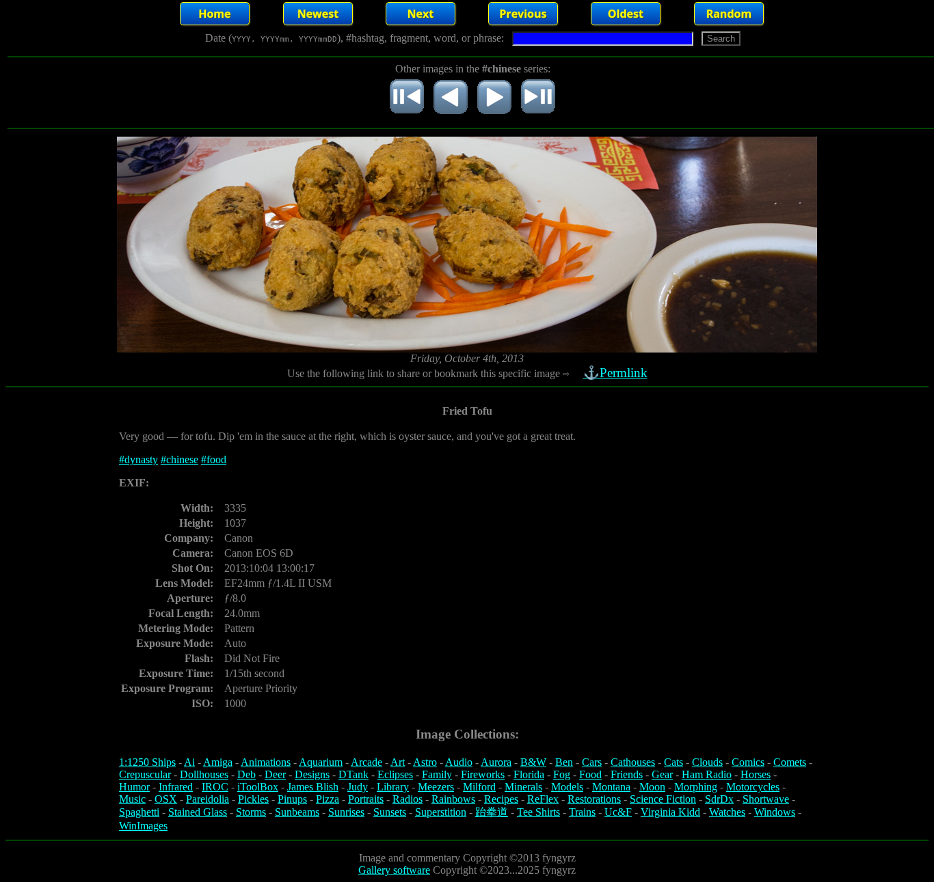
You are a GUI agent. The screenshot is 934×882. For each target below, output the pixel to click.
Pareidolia (207, 799)
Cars (592, 762)
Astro (425, 762)
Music (132, 799)
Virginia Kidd (670, 812)
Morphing (695, 787)
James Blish (312, 787)
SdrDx (719, 799)
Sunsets (389, 812)
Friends (627, 774)
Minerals (523, 787)
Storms (251, 812)
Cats (673, 762)
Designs (312, 774)
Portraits (366, 799)
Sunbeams (297, 812)
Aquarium (321, 762)
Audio (458, 762)
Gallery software (394, 870)
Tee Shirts (538, 812)
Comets (789, 762)
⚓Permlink (615, 373)
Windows (774, 812)
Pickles (253, 799)
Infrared (176, 787)
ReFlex (543, 799)
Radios (407, 799)
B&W (533, 762)
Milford (479, 787)
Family (437, 774)
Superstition (440, 812)
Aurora (496, 762)
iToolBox (257, 787)
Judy (357, 787)
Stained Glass (197, 812)
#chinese (179, 459)
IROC (215, 787)
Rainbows (453, 799)
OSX (166, 799)
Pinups (292, 799)
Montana (611, 787)
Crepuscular (145, 774)
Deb (246, 774)
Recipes (501, 799)
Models (567, 787)
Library (393, 787)
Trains (582, 812)
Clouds (707, 762)
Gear (662, 774)
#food (213, 459)
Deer (275, 774)
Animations (266, 762)
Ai (189, 762)
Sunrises (346, 812)
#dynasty (138, 459)
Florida (528, 774)
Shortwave (766, 799)
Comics (748, 762)
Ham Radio (707, 774)
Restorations (594, 799)
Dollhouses (204, 774)
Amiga (217, 762)
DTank (353, 774)
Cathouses (633, 762)
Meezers (436, 787)
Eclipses (395, 774)
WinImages (143, 825)
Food (590, 774)
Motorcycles (752, 787)
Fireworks (483, 774)
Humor (134, 787)
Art (397, 762)
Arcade (366, 762)
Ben (564, 762)
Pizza (327, 799)
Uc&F (618, 812)
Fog (561, 774)
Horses (755, 774)
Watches (727, 812)
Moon (652, 787)
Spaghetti (139, 812)
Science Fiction (663, 799)
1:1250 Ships (147, 762)
